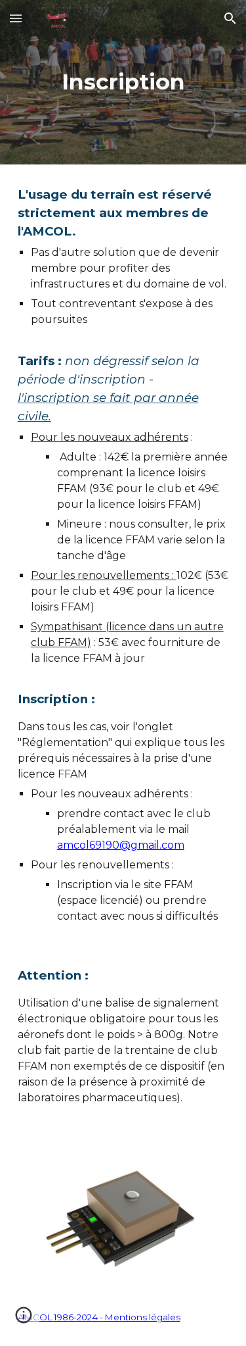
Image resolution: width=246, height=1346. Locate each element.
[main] (123, 82)
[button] (15, 18)
